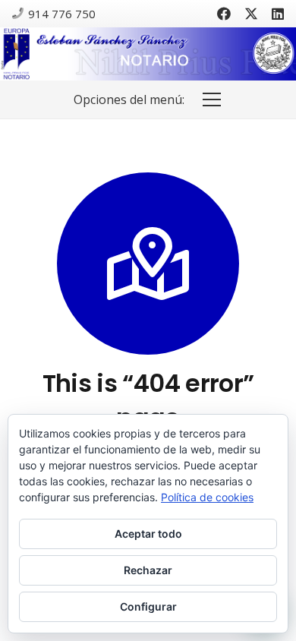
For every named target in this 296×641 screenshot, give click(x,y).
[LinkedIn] (278, 14)
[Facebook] (224, 14)
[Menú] (212, 99)
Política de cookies (207, 497)
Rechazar (148, 570)
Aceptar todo (148, 533)
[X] (251, 14)
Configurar (148, 606)
